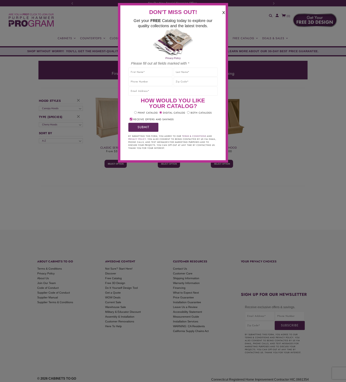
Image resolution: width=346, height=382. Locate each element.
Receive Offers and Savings (153, 119)
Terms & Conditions (194, 136)
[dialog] (173, 191)
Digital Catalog (174, 113)
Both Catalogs (201, 113)
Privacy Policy (173, 58)
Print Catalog (148, 113)
